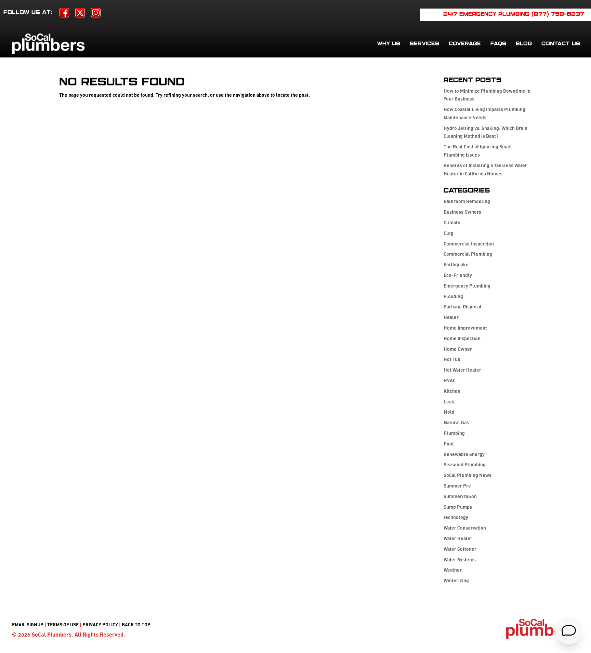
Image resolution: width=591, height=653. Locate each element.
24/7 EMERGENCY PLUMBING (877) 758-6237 (513, 14)
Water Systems (460, 559)
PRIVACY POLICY (100, 624)
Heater (451, 317)
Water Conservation (465, 528)
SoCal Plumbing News (467, 475)
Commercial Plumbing (468, 254)
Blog (524, 43)
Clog (449, 233)
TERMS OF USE (63, 624)
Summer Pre (457, 486)
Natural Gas (456, 422)
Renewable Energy (464, 454)
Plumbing (454, 433)
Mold (449, 412)
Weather (453, 570)
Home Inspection (462, 338)
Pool (449, 444)
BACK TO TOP (136, 624)
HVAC (450, 380)
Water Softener (460, 549)
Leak (449, 401)
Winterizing (456, 580)
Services (424, 43)
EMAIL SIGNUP (27, 624)
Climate (452, 222)
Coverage (465, 43)
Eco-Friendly (458, 275)
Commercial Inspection (469, 243)
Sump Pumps (458, 507)
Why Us (388, 43)
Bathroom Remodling (467, 201)
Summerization (460, 496)
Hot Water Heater (462, 370)
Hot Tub (452, 359)
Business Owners (462, 212)
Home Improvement (465, 328)
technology (456, 517)
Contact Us (560, 43)
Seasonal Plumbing (465, 464)
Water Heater (458, 538)
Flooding (453, 296)
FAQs (498, 43)
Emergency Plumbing (467, 286)
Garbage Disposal (463, 306)
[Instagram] (96, 15)
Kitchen (452, 391)
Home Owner (458, 349)
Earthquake (456, 264)
